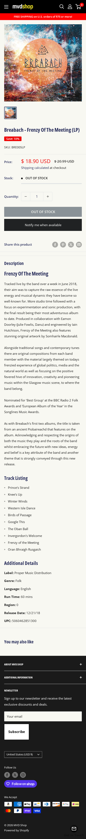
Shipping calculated (35, 168)
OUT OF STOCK (43, 212)
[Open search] (61, 6)
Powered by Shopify (16, 830)
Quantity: (11, 196)
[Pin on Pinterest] (63, 244)
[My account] (70, 6)
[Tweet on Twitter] (71, 244)
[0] (78, 6)
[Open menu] (6, 7)
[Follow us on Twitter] (15, 775)
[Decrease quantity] (25, 196)
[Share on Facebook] (55, 244)
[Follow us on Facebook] (7, 775)
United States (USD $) (19, 754)
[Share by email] (79, 244)
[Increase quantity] (47, 196)
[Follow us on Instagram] (23, 775)
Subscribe (16, 731)
